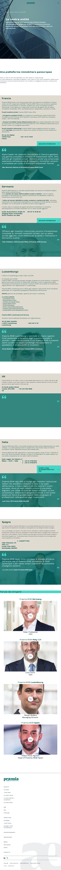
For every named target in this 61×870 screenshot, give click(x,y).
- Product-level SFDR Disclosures (13, 308)
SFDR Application (8, 305)
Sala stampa (7, 844)
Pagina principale (9, 12)
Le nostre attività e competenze (9, 798)
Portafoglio (7, 820)
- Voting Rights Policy (9, 303)
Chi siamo (6, 789)
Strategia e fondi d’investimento (8, 826)
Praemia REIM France (24, 863)
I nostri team (7, 792)
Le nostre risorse (8, 795)
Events (5, 847)
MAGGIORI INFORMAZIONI (47, 144)
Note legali (6, 863)
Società (16, 12)
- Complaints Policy (8, 298)
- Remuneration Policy (9, 300)
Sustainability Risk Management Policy (15, 310)
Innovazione (8, 837)
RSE (5, 810)
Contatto (7, 852)
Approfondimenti (9, 832)
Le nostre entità (8, 802)
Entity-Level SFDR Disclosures (13, 306)
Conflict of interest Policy (11, 302)
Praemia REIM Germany (35, 863)
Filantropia (6, 813)
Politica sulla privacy (14, 863)
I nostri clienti (7, 823)
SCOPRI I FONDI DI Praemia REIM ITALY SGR (46, 469)
